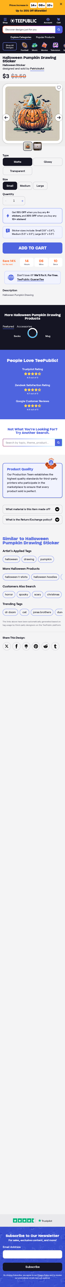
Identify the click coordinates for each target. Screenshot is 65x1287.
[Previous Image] (6, 117)
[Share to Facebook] (16, 646)
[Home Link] (23, 21)
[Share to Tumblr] (55, 646)
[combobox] (29, 29)
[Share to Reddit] (45, 646)
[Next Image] (59, 117)
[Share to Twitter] (7, 646)
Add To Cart (33, 248)
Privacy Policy (43, 1275)
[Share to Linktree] (26, 646)
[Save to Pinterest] (36, 646)
